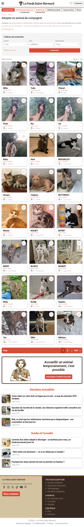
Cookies (50, 523)
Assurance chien (68, 10)
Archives (51, 514)
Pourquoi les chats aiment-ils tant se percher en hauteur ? (38, 462)
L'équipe (50, 504)
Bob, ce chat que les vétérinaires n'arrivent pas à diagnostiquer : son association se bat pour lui (43, 420)
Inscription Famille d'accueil (58, 377)
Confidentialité (38, 523)
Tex (4, 337)
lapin (42, 23)
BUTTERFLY (63, 195)
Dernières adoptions (56, 491)
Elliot (33, 337)
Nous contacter (11, 494)
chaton (19, 23)
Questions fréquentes (56, 485)
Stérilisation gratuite (53, 10)
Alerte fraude (40, 10)
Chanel (61, 88)
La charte (51, 501)
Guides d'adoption (55, 482)
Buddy (34, 302)
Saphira (61, 302)
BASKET (62, 266)
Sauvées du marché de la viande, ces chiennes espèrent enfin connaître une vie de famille (46, 409)
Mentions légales (23, 523)
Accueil (4, 14)
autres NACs (52, 23)
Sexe (30, 41)
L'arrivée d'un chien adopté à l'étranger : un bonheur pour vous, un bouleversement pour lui (41, 441)
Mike (5, 88)
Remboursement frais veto (24, 10)
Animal (6, 41)
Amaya (6, 195)
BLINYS (34, 266)
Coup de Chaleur (8, 10)
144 (76, 350)
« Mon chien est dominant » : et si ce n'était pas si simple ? (38, 451)
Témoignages (53, 488)
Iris (59, 123)
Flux (49, 511)
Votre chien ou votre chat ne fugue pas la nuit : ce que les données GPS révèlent (44, 397)
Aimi (33, 159)
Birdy (5, 302)
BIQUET (34, 230)
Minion (6, 230)
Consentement (61, 523)
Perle (5, 123)
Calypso (34, 195)
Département (59, 41)
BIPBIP (61, 230)
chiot (30, 23)
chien (25, 23)
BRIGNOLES (64, 159)
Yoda (33, 88)
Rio (32, 123)
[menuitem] (36, 3)
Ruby (5, 159)
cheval (36, 23)
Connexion (78, 3)
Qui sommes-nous (55, 498)
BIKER (6, 266)
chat (13, 23)
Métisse (62, 337)
